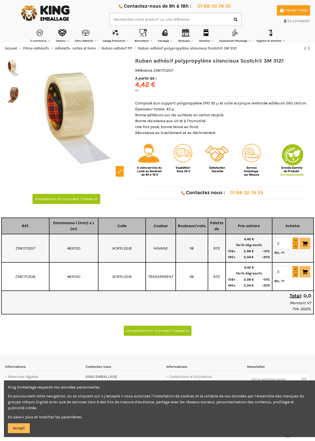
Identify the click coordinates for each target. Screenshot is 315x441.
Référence (143, 70)
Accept (19, 428)
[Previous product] (306, 48)
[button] (40, 35)
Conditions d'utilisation (190, 376)
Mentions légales (23, 376)
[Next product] (309, 48)
